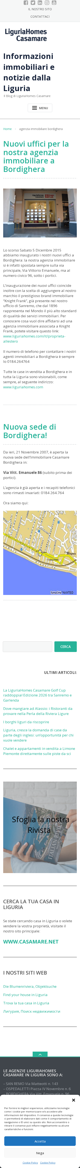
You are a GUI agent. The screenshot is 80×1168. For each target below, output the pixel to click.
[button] (73, 1100)
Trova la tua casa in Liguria (26, 1003)
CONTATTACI (40, 16)
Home (7, 129)
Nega (40, 1153)
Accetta (40, 1141)
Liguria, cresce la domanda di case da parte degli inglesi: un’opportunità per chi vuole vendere (38, 735)
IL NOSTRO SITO (40, 9)
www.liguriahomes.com (23, 387)
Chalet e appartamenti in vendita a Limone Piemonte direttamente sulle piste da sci (39, 751)
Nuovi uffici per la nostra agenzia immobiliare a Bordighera (36, 156)
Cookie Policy (30, 1162)
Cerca (65, 646)
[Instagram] (47, 2)
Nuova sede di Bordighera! (29, 431)
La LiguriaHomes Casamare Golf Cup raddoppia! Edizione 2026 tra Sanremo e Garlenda (37, 695)
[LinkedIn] (40, 2)
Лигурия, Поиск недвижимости (31, 1011)
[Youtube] (54, 2)
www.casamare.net (31, 941)
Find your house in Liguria (25, 994)
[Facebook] (26, 2)
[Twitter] (33, 2)
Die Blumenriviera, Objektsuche (30, 986)
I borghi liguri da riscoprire (26, 721)
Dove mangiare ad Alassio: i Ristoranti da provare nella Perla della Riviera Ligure (38, 711)
